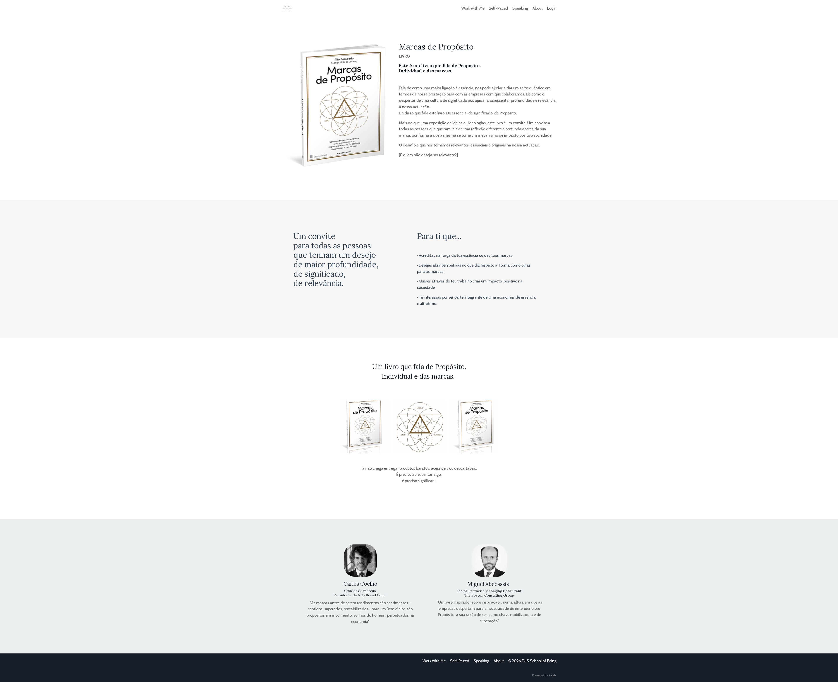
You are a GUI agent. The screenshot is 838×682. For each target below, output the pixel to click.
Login (551, 8)
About (537, 8)
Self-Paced (498, 8)
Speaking (520, 8)
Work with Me (472, 8)
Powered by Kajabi (544, 675)
